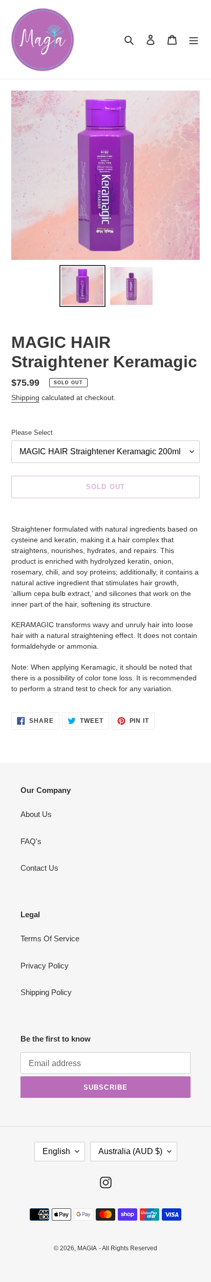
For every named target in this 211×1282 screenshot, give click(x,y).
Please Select (32, 432)
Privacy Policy (44, 965)
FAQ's (30, 841)
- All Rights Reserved (128, 1248)
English (56, 1151)
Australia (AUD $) (130, 1151)
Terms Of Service (49, 938)
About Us (36, 814)
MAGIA (87, 1248)
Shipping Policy (46, 992)
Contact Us (39, 868)
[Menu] (193, 40)
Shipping (25, 397)
